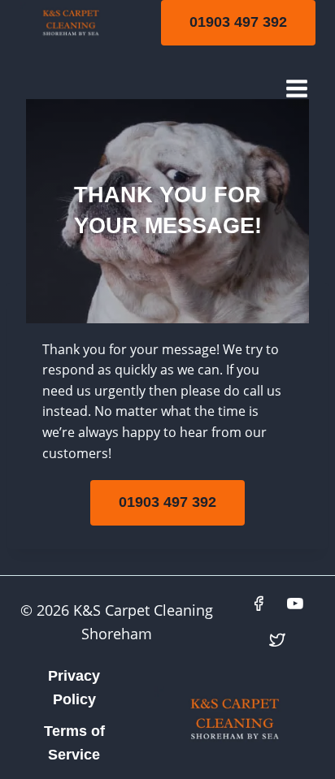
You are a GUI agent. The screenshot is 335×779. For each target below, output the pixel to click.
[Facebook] (259, 603)
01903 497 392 (238, 22)
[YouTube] (296, 603)
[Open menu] (296, 88)
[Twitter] (277, 640)
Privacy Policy (74, 688)
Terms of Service (74, 743)
